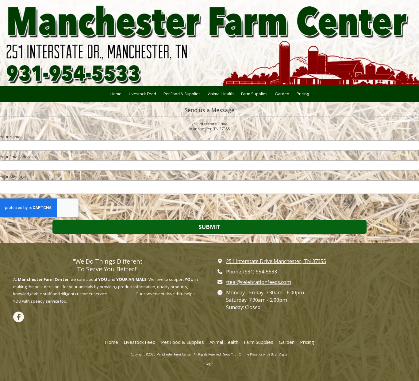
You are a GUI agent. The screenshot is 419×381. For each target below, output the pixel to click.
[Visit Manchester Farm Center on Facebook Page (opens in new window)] (18, 317)
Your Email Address (18, 156)
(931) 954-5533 (260, 271)
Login (209, 364)
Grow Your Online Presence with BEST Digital (255, 354)
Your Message (13, 176)
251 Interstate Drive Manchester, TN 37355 (276, 261)
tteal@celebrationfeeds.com (258, 282)
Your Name (10, 136)
